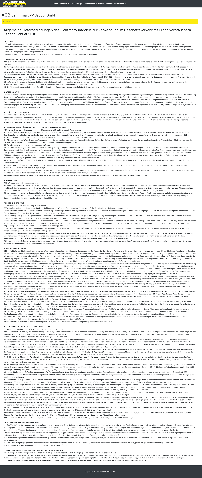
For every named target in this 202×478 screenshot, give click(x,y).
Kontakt (109, 4)
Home (55, 4)
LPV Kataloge (76, 4)
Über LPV (64, 4)
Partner (101, 4)
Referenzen (90, 4)
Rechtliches (119, 4)
